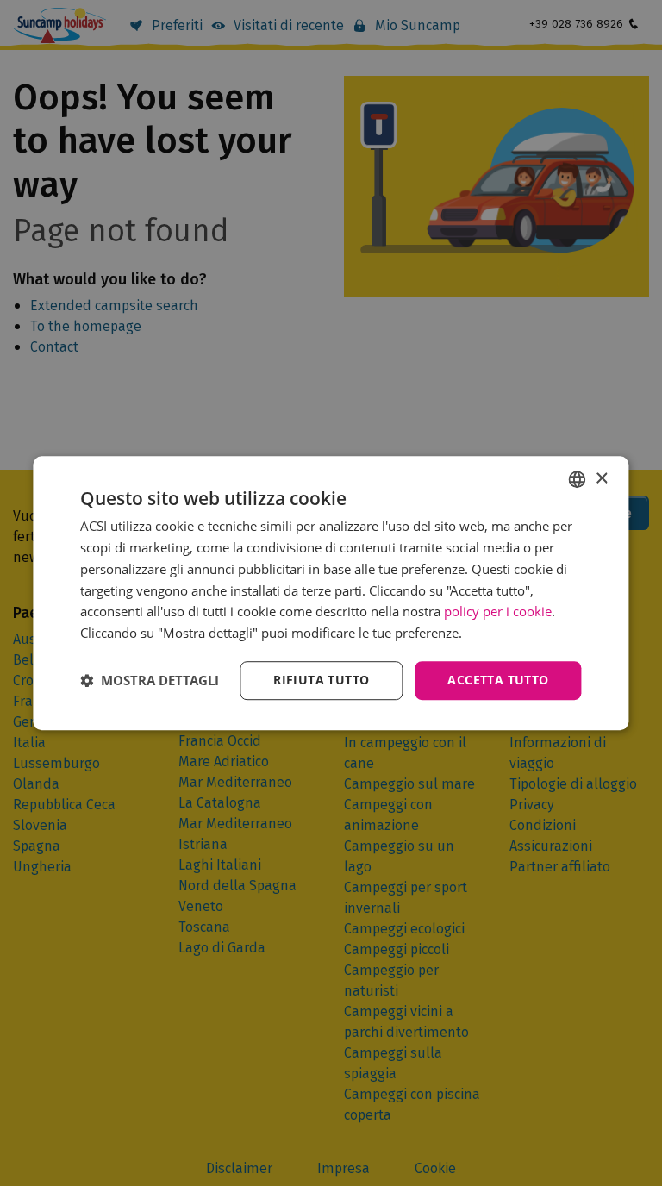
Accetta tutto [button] (497, 679)
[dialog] (330, 593)
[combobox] (577, 479)
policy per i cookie (498, 612)
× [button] (601, 478)
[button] (149, 680)
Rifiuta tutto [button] (321, 679)
